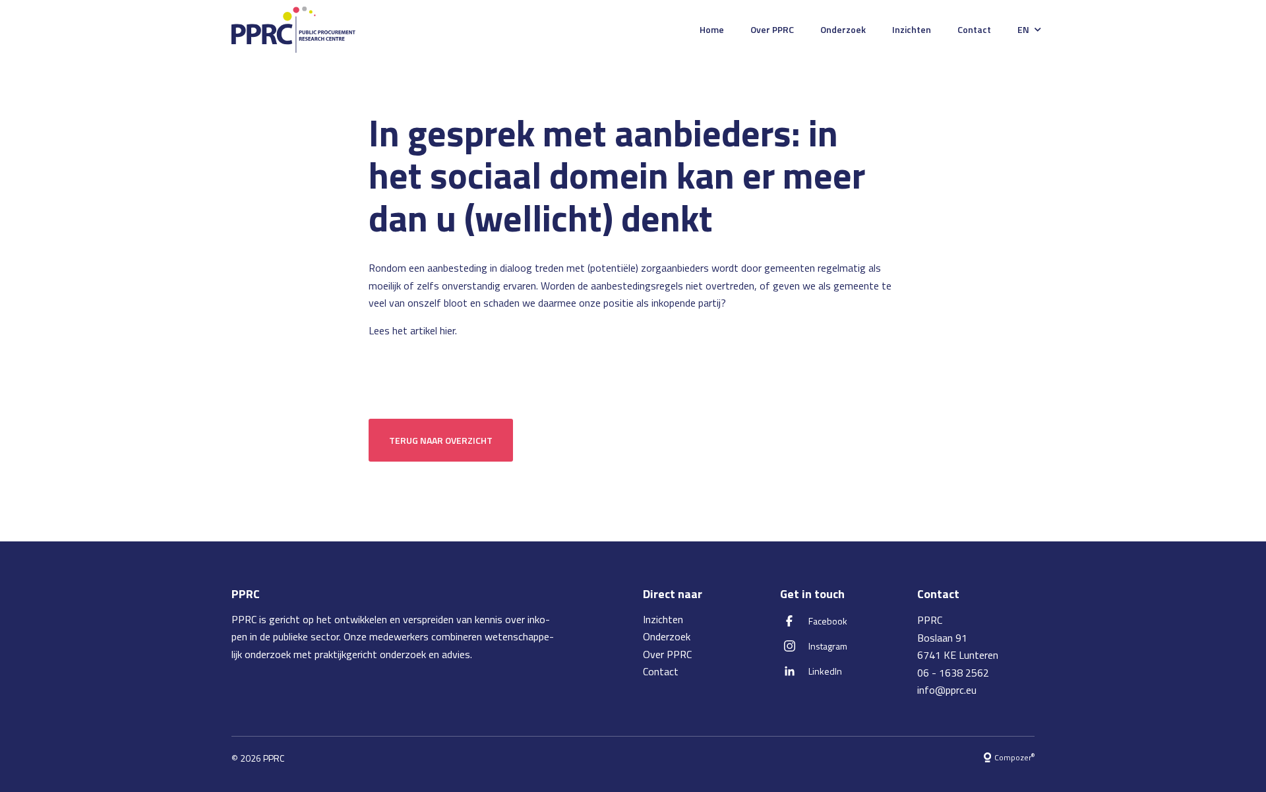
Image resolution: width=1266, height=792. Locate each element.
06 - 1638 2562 (953, 673)
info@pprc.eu (947, 690)
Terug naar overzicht (441, 440)
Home (712, 29)
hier (447, 330)
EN (1023, 29)
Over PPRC (772, 29)
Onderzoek (843, 29)
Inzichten (911, 29)
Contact (974, 29)
